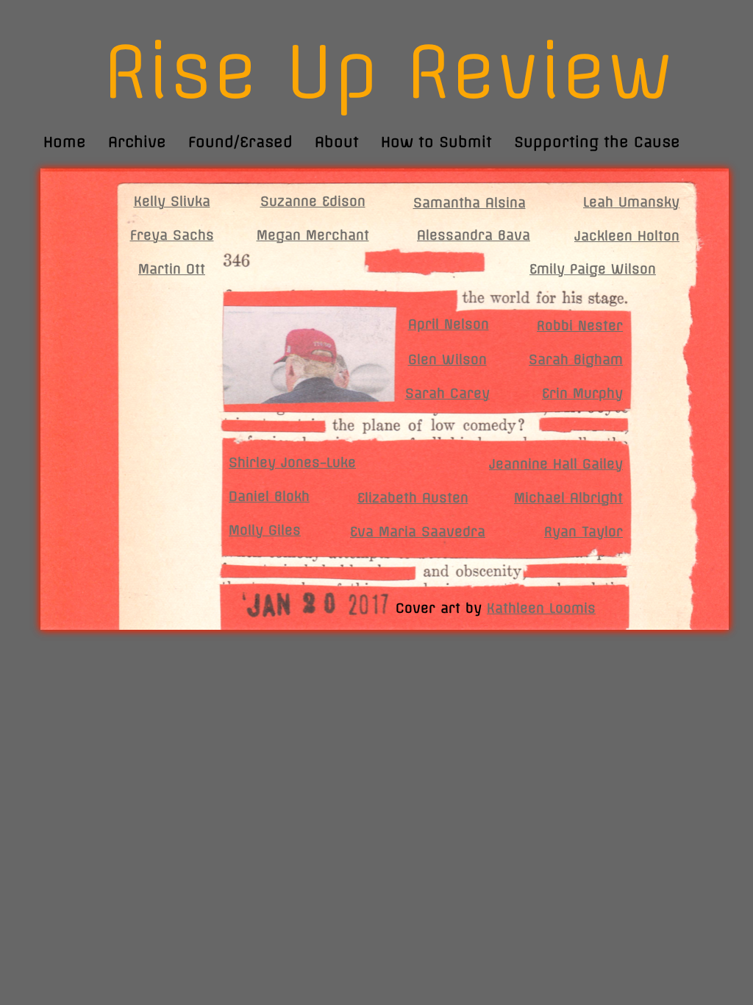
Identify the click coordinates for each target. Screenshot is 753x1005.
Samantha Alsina (469, 202)
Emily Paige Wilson (592, 268)
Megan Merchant (313, 235)
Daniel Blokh (269, 496)
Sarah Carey (447, 393)
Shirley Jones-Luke (292, 462)
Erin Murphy (582, 393)
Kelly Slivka (172, 201)
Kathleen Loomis (541, 608)
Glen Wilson (447, 359)
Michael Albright (568, 497)
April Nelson (448, 324)
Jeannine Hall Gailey (556, 463)
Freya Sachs (172, 235)
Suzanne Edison (312, 201)
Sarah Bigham (576, 359)
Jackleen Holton (626, 235)
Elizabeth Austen (412, 497)
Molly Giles (265, 530)
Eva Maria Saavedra (417, 531)
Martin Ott (171, 268)
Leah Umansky (631, 201)
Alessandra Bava (473, 235)
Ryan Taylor (583, 531)
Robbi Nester (580, 325)
